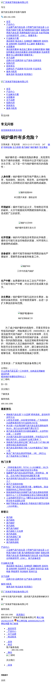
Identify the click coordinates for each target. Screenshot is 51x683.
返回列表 (5, 374)
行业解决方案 (12, 38)
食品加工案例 (25, 49)
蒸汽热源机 (11, 534)
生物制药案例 (38, 49)
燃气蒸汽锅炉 (12, 528)
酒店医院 (10, 41)
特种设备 (8, 147)
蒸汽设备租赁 (34, 558)
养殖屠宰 (15, 571)
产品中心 (10, 24)
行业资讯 (37, 69)
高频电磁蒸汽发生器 (28, 33)
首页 (8, 21)
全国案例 (10, 46)
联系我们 (28, 74)
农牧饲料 (13, 44)
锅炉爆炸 (34, 147)
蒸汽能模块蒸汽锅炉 (30, 30)
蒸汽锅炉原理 (12, 539)
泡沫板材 (24, 571)
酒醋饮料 (37, 41)
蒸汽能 (9, 517)
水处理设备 (44, 33)
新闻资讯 (10, 66)
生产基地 (28, 60)
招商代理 (10, 63)
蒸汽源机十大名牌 (14, 531)
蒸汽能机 (10, 520)
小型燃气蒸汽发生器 (35, 27)
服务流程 (10, 74)
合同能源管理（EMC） (17, 35)
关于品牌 (10, 58)
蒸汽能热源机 (12, 542)
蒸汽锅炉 (25, 147)
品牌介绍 (10, 60)
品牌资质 (37, 60)
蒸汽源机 (10, 525)
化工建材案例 (17, 55)
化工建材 (31, 44)
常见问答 (28, 69)
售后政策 (19, 74)
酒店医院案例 (12, 49)
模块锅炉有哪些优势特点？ (13, 376)
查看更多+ (33, 35)
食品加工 (19, 41)
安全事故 (43, 147)
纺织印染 (40, 569)
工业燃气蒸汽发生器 (15, 27)
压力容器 (17, 147)
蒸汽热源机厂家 (13, 537)
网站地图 (5, 623)
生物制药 (28, 41)
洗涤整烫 (22, 44)
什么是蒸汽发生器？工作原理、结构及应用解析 (23, 371)
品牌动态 (10, 69)
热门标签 (14, 623)
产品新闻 (19, 69)
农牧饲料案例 (34, 52)
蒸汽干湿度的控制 (14, 484)
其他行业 (33, 571)
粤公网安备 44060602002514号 (30, 621)
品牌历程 (19, 60)
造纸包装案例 (21, 52)
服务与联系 (11, 71)
